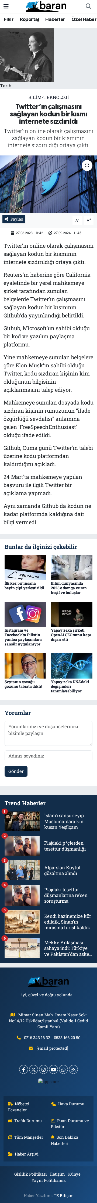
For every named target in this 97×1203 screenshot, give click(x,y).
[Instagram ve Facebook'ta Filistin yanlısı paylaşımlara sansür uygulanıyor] (25, 614)
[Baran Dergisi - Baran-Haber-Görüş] (46, 6)
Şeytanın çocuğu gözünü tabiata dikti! (23, 684)
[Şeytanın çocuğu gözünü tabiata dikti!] (25, 665)
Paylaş (17, 219)
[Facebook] (23, 1069)
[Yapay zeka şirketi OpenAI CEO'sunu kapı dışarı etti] (72, 614)
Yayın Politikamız (48, 1180)
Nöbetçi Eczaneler (19, 1106)
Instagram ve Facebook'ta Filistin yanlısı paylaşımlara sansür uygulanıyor (23, 637)
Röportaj (29, 19)
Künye (74, 1174)
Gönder (16, 771)
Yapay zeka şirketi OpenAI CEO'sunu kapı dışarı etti (71, 635)
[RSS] (73, 1069)
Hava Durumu (71, 1103)
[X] (33, 1069)
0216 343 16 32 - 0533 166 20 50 (52, 1037)
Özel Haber (83, 19)
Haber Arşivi (27, 1154)
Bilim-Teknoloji (48, 97)
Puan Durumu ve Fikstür (70, 1123)
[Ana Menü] (6, 6)
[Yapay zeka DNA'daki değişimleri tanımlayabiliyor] (72, 665)
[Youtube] (53, 1069)
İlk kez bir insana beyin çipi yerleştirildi (24, 585)
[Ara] (88, 6)
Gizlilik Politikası (30, 1174)
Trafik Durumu (28, 1120)
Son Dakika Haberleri (64, 1140)
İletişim (57, 1174)
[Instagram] (43, 1069)
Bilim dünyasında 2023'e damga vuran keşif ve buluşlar (69, 588)
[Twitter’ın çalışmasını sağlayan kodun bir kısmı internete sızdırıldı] (48, 184)
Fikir (8, 19)
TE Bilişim (64, 1195)
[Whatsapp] (63, 1069)
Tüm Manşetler (28, 1137)
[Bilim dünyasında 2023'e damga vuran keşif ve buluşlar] (72, 567)
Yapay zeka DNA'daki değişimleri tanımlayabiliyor (70, 686)
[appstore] (48, 1082)
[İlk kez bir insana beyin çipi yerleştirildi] (25, 567)
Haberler (55, 19)
